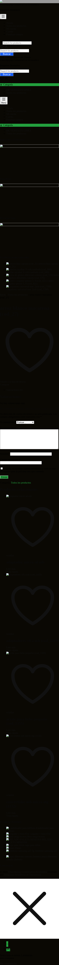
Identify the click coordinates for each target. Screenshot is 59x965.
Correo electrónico (10, 459)
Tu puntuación (8, 422)
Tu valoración (8, 427)
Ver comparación (8, 963)
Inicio (3, 294)
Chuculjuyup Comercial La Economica (19, 4)
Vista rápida (12, 571)
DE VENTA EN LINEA (18, 90)
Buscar (7, 54)
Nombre (5, 454)
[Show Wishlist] (2, 79)
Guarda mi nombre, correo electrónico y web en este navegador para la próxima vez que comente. (28, 470)
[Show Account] (6, 47)
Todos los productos (16, 92)
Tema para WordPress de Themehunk (22, 874)
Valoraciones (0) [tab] (14, 390)
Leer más (10, 569)
